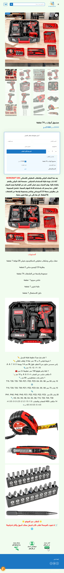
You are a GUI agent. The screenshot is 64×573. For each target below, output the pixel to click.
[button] (56, 15)
